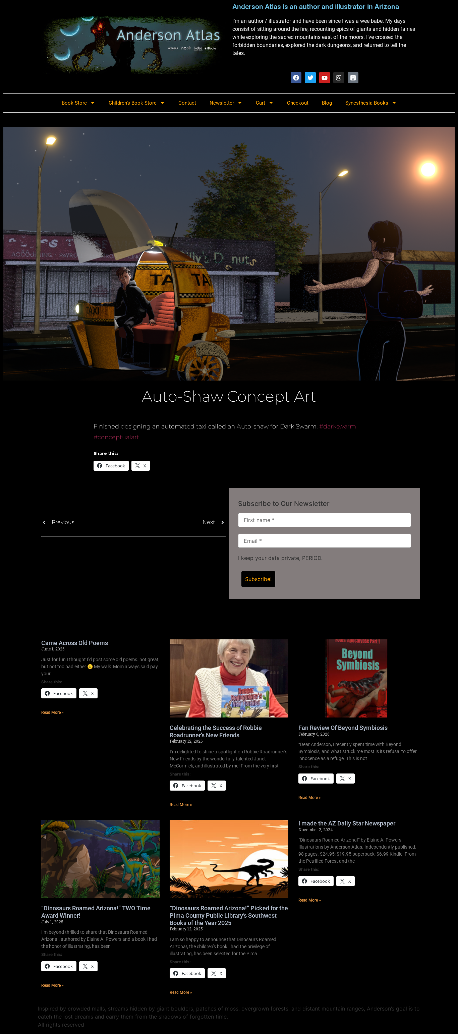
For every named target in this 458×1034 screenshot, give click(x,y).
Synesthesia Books (366, 103)
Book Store (74, 103)
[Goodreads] (353, 77)
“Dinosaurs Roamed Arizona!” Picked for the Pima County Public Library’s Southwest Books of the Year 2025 (229, 915)
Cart (260, 103)
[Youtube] (324, 77)
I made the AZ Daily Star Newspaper (346, 823)
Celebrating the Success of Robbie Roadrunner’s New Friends (216, 731)
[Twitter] (310, 77)
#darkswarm (337, 426)
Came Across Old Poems (74, 642)
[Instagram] (338, 77)
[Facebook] (296, 77)
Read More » (52, 712)
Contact (187, 103)
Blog (327, 103)
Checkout (297, 103)
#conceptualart (116, 437)
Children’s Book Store (133, 103)
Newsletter (222, 103)
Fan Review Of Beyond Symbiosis (343, 727)
